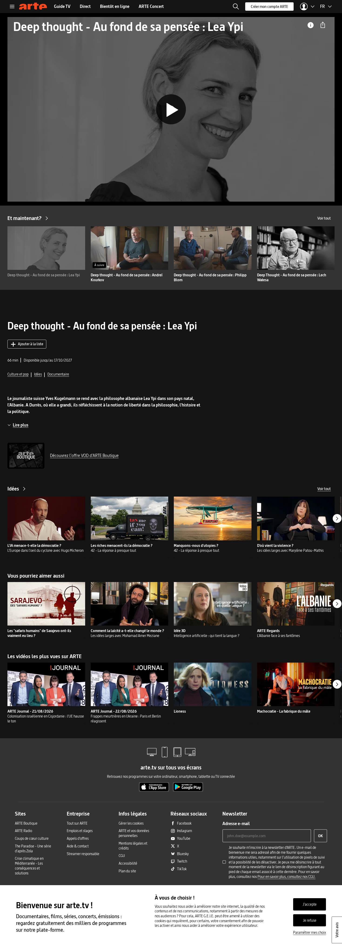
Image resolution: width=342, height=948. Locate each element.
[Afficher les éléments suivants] (337, 518)
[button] (235, 6)
